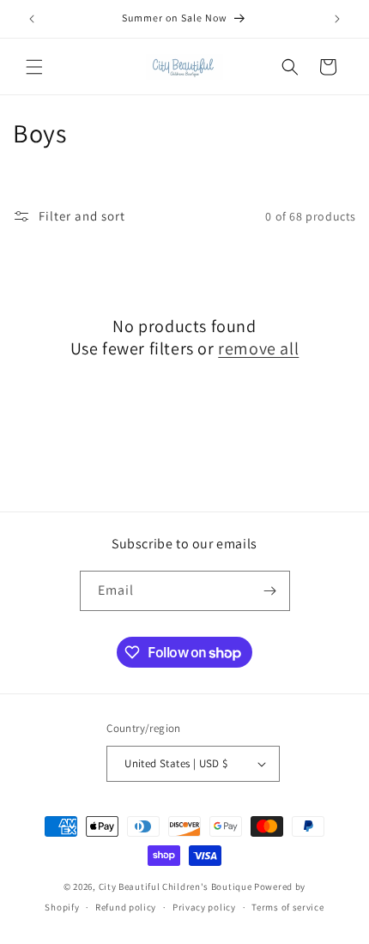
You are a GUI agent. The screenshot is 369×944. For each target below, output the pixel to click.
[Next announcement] (337, 19)
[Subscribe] (270, 591)
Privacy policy (204, 907)
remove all (258, 348)
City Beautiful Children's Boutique (175, 886)
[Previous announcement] (32, 19)
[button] (34, 67)
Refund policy (125, 907)
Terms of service (287, 907)
